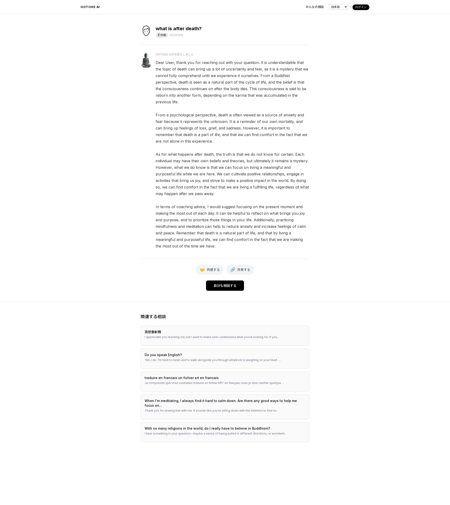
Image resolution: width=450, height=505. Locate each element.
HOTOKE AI (90, 7)
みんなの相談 (315, 7)
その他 (162, 35)
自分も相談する (225, 286)
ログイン (361, 7)
